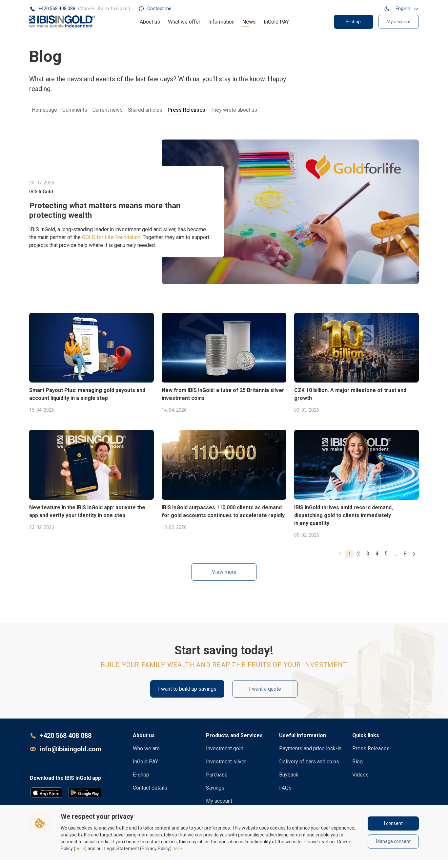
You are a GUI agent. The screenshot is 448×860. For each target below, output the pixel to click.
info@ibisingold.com (70, 749)
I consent (393, 823)
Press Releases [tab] (186, 110)
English (403, 8)
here (80, 848)
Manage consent (393, 841)
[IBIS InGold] (62, 22)
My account (399, 21)
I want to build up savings (187, 689)
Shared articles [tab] (145, 110)
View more (224, 572)
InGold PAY (276, 22)
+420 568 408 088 (66, 735)
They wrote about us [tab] (234, 110)
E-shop (353, 21)
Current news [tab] (107, 110)
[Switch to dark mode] (387, 8)
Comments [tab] (74, 110)
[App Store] (46, 792)
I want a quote (265, 689)
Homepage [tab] (44, 110)
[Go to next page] (414, 554)
